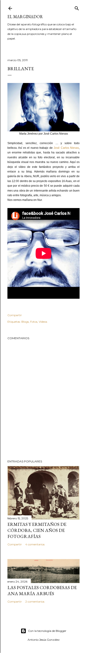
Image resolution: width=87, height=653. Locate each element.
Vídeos (43, 321)
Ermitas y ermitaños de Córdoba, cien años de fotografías (36, 530)
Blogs (25, 321)
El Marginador (25, 16)
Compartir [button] (14, 315)
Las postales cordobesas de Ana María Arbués (42, 590)
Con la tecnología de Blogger (47, 631)
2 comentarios (34, 601)
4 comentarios (35, 544)
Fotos (33, 321)
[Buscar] (77, 7)
